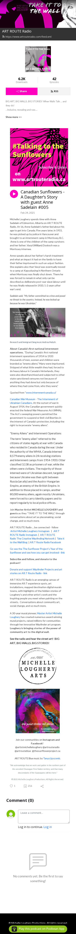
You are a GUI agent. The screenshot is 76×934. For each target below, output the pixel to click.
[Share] (42, 786)
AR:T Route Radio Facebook (45, 542)
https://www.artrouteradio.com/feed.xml (28, 36)
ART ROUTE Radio (16, 31)
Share (23, 91)
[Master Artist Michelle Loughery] (37, 666)
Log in (47, 827)
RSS (56, 91)
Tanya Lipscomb (51, 758)
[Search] (65, 5)
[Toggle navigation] (72, 5)
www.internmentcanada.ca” (41, 392)
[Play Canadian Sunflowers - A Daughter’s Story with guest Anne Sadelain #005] (14, 194)
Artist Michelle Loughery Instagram (29, 531)
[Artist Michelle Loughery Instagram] (49, 531)
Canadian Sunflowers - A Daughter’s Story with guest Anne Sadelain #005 (43, 199)
